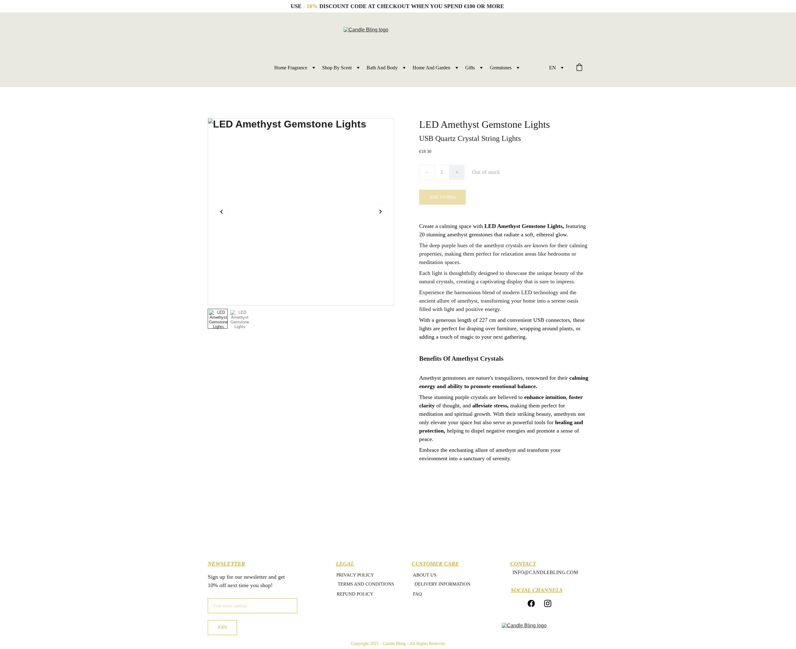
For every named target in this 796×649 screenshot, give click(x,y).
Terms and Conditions (366, 584)
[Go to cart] (579, 67)
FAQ (417, 593)
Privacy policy (355, 575)
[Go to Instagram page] (547, 603)
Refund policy (355, 593)
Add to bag (442, 197)
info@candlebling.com (545, 572)
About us (424, 575)
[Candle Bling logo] (539, 632)
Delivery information (442, 584)
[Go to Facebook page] (531, 603)
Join (222, 627)
